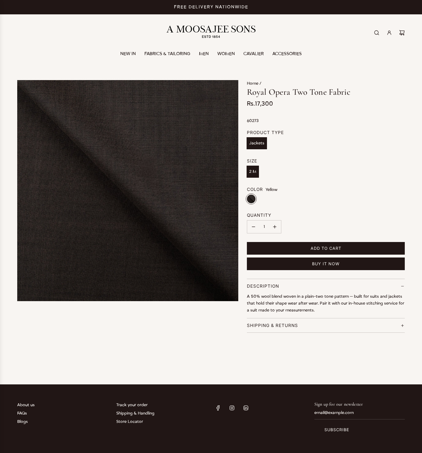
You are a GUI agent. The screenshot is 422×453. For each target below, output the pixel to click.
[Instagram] (232, 408)
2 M (252, 171)
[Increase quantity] (274, 226)
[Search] (376, 32)
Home (253, 83)
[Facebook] (218, 408)
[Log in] (389, 32)
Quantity (259, 215)
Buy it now (326, 263)
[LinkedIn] (245, 408)
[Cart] (402, 32)
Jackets (256, 143)
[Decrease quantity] (253, 226)
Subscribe (336, 429)
